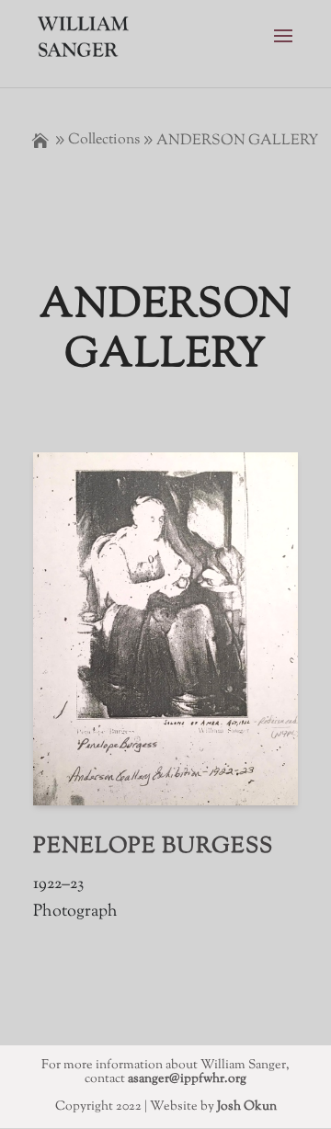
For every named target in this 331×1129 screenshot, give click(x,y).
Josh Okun (247, 1107)
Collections (104, 140)
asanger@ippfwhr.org (187, 1079)
